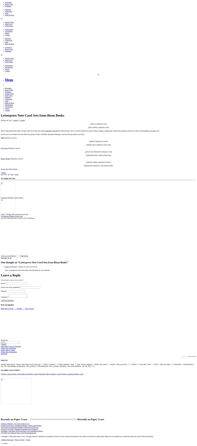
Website (3, 291)
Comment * (4, 297)
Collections (8, 11)
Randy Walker (5, 159)
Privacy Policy (20, 440)
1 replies (22, 120)
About (7, 33)
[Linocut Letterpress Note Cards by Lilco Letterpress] (12, 216)
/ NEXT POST (28, 309)
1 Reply (3, 173)
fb (8, 174)
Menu (9, 80)
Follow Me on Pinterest (8, 348)
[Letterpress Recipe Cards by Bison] (8, 196)
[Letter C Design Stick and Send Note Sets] (8, 212)
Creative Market (192, 356)
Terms (28, 440)
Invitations (8, 2)
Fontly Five (8, 24)
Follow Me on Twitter (8, 350)
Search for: (4, 340)
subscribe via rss (6, 258)
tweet (16, 174)
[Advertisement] (18, 233)
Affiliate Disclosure (7, 440)
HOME (19, 309)
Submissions (9, 29)
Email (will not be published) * (11, 287)
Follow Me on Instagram (9, 352)
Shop (6, 13)
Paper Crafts (9, 4)
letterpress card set (51, 131)
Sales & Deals (9, 15)
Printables (8, 6)
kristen (16, 120)
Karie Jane (4, 148)
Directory (8, 10)
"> (94, 366)
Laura (7, 267)
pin (12, 174)
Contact (7, 35)
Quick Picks (9, 26)
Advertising (9, 31)
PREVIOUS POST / (8, 309)
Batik (2, 138)
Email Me (4, 354)
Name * (3, 283)
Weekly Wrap (9, 22)
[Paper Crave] (1, 19)
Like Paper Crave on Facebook (11, 346)
